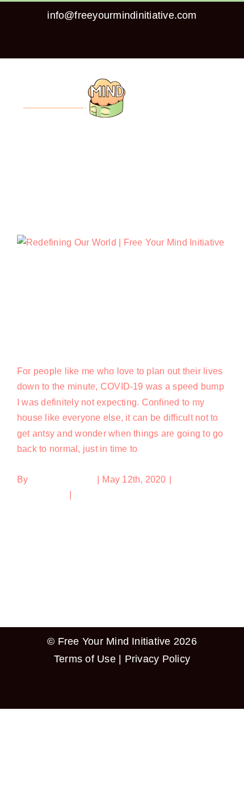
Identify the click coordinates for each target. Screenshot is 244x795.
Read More (40, 510)
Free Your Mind (62, 479)
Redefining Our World (68, 342)
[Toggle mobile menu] (222, 80)
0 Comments (100, 495)
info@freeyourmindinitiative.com (121, 15)
